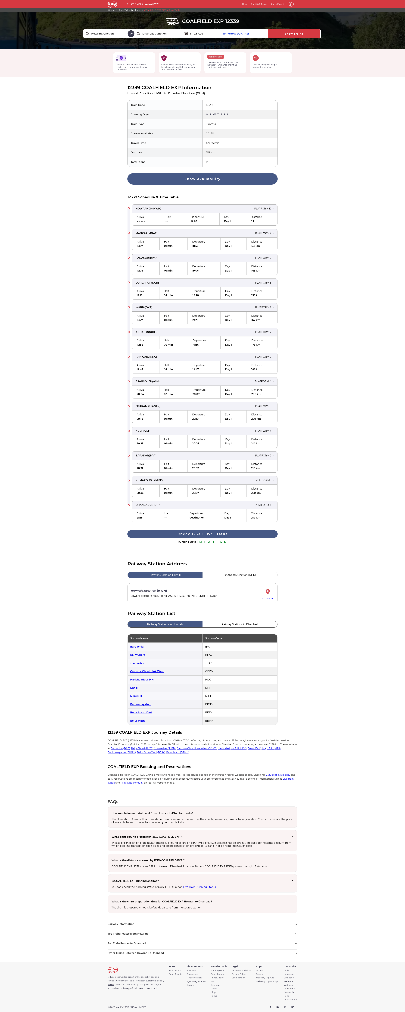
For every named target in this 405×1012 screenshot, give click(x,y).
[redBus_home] (116, 4)
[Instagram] (292, 1007)
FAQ (213, 981)
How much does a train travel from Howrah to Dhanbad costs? (152, 813)
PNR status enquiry (132, 782)
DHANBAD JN (144, 504)
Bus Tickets (175, 970)
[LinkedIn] (277, 1007)
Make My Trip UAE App (267, 981)
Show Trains (294, 33)
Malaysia (288, 981)
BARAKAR (142, 455)
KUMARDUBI (144, 480)
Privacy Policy (239, 974)
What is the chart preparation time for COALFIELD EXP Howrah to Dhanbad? (162, 901)
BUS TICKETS (135, 4)
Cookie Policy (238, 978)
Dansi (134, 687)
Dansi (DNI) (254, 748)
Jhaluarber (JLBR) (165, 748)
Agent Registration (196, 981)
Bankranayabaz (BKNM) (122, 752)
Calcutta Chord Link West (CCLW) (197, 748)
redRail (152, 4)
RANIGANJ (142, 356)
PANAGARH (143, 257)
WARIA (140, 307)
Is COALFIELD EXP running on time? (135, 880)
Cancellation (217, 974)
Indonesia (289, 974)
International (290, 1000)
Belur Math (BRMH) (177, 752)
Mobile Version (194, 978)
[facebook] (270, 1007)
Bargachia (137, 646)
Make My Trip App (265, 978)
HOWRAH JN (144, 208)
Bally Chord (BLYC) (142, 748)
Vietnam (288, 985)
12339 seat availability (277, 774)
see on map (267, 598)
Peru (286, 996)
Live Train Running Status (199, 887)
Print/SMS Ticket (259, 4)
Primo (214, 996)
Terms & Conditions (241, 970)
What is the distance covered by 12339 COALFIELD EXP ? (148, 860)
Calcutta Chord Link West (147, 671)
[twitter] (285, 1007)
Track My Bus (217, 970)
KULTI (139, 430)
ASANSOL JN (144, 381)
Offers (214, 989)
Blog (213, 992)
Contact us (192, 974)
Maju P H (136, 696)
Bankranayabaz (140, 704)
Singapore (289, 978)
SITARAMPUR (144, 406)
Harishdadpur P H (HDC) (232, 748)
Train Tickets (175, 974)
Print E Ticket (217, 978)
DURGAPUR (143, 282)
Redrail (259, 974)
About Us (191, 970)
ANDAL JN (142, 332)
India (286, 970)
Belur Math (137, 720)
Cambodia (289, 989)
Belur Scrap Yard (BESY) (151, 752)
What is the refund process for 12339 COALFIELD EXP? (147, 836)
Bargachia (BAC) (120, 748)
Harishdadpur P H (142, 679)
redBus (259, 970)
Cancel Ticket (277, 4)
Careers (190, 985)
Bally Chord (137, 654)
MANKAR (142, 233)
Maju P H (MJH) (271, 748)
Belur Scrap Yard (141, 712)
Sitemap (215, 985)
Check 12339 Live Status (203, 534)
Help (244, 4)
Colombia (289, 992)
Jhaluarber (137, 663)
